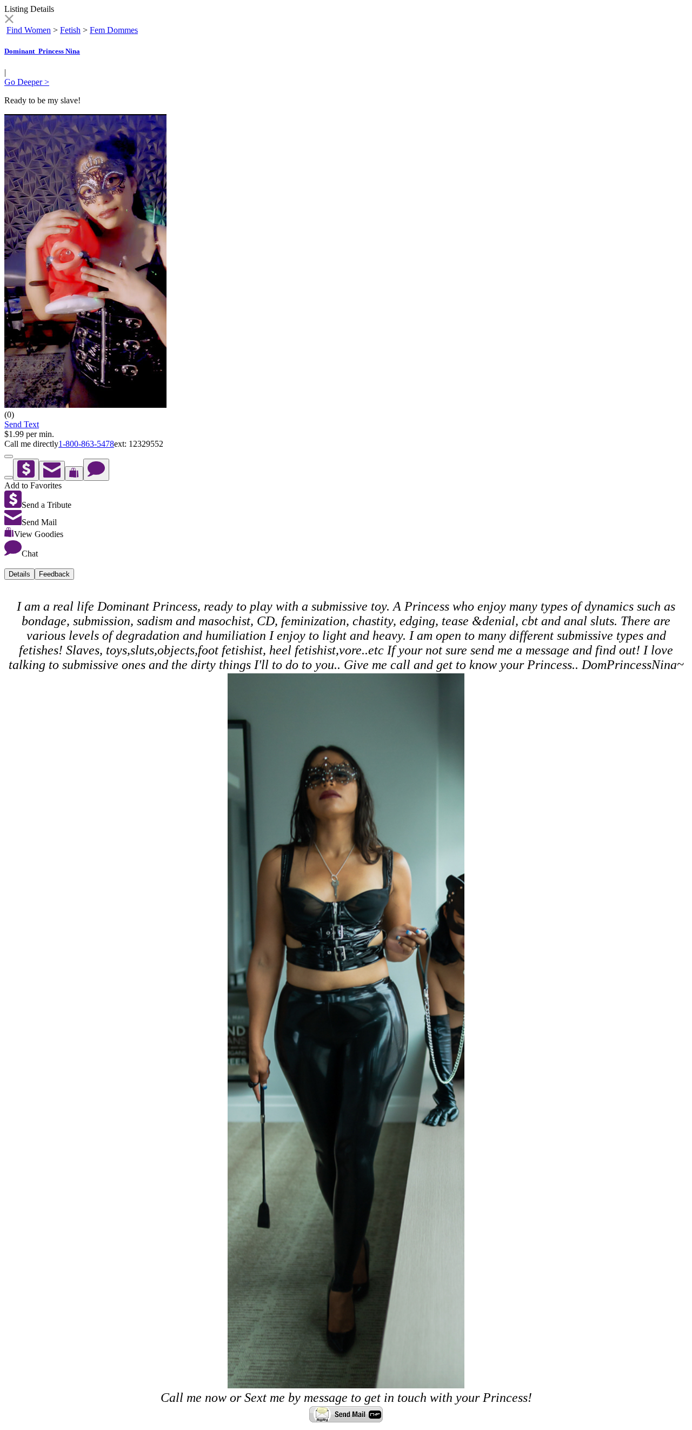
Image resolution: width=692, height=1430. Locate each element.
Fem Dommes (114, 30)
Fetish (70, 30)
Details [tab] (19, 574)
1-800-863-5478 (86, 443)
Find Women (28, 30)
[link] (9, 20)
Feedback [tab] (54, 574)
